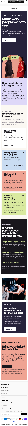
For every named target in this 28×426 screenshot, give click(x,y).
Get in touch (7, 366)
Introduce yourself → (10, 188)
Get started (13, 2)
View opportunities (9, 40)
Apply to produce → (9, 167)
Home (2, 5)
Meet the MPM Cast (9, 44)
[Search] (4, 2)
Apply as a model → (9, 145)
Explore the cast (10, 329)
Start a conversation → (10, 212)
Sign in (20, 2)
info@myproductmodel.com (7, 402)
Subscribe (24, 414)
